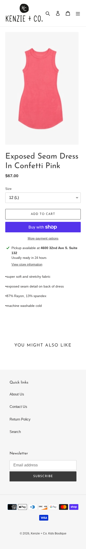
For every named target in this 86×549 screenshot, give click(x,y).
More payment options (43, 238)
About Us (17, 394)
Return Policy (20, 419)
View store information (26, 264)
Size (8, 189)
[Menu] (78, 13)
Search (15, 432)
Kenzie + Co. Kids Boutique (48, 533)
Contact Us (18, 407)
